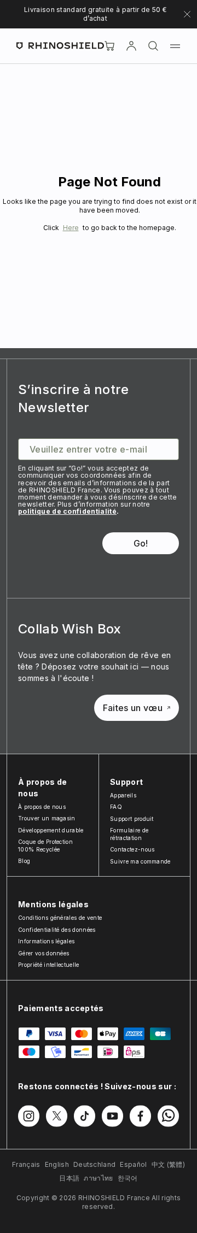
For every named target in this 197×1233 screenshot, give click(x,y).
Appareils (123, 795)
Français (26, 1164)
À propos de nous (42, 806)
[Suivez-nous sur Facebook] (140, 1116)
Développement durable (51, 830)
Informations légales (46, 941)
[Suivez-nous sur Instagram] (28, 1116)
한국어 (128, 1178)
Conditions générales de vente (60, 917)
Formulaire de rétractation (129, 834)
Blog (24, 861)
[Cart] (109, 45)
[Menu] (175, 45)
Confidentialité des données (57, 929)
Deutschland (94, 1164)
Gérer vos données (43, 953)
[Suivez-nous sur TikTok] (84, 1116)
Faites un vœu (133, 707)
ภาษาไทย (98, 1178)
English (57, 1164)
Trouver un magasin (47, 818)
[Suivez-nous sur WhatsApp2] (168, 1116)
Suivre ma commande (140, 861)
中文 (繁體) (168, 1164)
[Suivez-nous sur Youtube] (112, 1116)
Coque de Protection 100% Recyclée (45, 845)
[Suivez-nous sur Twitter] (56, 1116)
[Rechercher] (153, 45)
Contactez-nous (132, 849)
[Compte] (131, 45)
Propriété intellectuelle (48, 964)
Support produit (132, 818)
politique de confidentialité (67, 511)
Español (133, 1164)
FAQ (116, 806)
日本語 (69, 1178)
